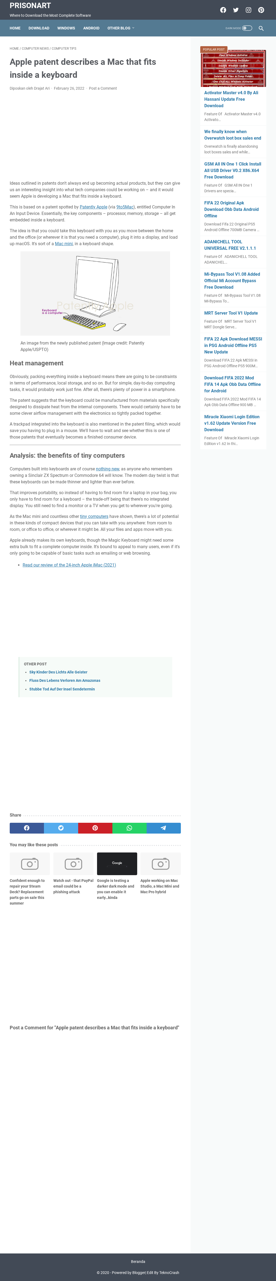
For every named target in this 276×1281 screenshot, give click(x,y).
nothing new (107, 468)
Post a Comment (103, 88)
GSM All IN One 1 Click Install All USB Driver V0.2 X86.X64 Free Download (232, 170)
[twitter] (61, 828)
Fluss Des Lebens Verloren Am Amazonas (64, 680)
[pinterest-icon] (260, 10)
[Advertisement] (95, 136)
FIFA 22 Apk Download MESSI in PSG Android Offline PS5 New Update (233, 345)
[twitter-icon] (235, 10)
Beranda (138, 1261)
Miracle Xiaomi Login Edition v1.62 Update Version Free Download (232, 423)
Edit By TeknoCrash (163, 1272)
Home (15, 28)
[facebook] (27, 828)
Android (91, 28)
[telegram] (164, 828)
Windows (66, 28)
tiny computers (94, 516)
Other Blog (119, 28)
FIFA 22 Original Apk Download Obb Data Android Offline (231, 209)
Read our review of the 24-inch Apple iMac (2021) (69, 565)
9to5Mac (124, 207)
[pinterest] (95, 828)
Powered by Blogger (128, 1272)
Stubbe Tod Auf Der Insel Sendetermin (62, 689)
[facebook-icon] (222, 10)
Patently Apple (93, 207)
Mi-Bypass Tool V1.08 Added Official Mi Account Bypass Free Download (232, 281)
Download (39, 28)
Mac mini (64, 243)
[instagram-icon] (248, 10)
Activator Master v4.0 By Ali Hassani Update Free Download (231, 99)
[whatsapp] (129, 828)
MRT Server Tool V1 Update (231, 313)
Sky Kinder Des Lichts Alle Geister (58, 672)
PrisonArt (30, 5)
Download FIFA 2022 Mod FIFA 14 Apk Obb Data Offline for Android (232, 384)
